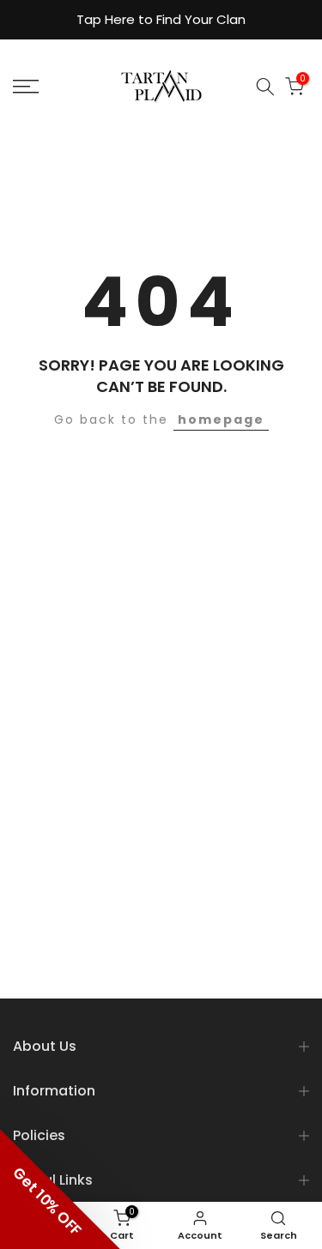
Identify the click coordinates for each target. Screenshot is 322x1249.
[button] (60, 1189)
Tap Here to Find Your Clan (161, 19)
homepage (221, 419)
